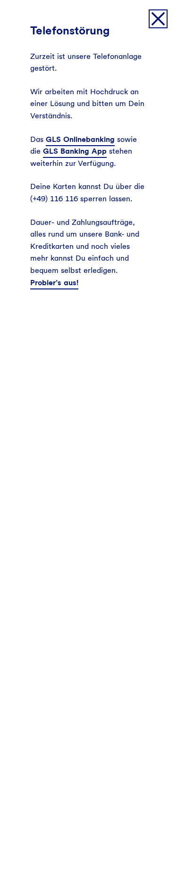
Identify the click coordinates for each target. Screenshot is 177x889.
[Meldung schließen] (158, 18)
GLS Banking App (75, 151)
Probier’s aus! (54, 282)
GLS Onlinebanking (80, 139)
